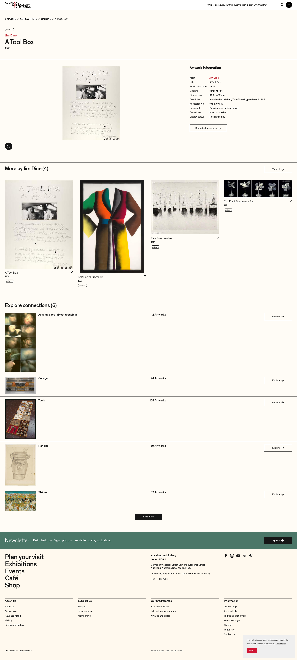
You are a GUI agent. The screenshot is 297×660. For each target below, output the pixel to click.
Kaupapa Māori (13, 616)
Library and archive (14, 625)
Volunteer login (232, 620)
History (8, 620)
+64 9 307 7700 (159, 579)
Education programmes (163, 611)
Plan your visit (24, 556)
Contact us (229, 634)
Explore (276, 316)
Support (82, 606)
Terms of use (26, 650)
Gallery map (230, 606)
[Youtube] (238, 556)
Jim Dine (11, 36)
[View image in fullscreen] (8, 146)
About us (9, 606)
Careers (228, 625)
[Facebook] (226, 556)
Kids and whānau (160, 606)
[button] (39, 233)
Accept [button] (252, 650)
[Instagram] (232, 556)
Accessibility (230, 611)
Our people (11, 611)
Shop (12, 585)
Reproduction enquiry (206, 128)
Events (14, 571)
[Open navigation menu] (289, 5)
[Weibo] (250, 556)
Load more (148, 516)
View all (276, 169)
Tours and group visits (235, 616)
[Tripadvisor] (244, 556)
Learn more (281, 643)
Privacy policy (11, 650)
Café (11, 578)
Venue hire (229, 629)
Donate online (85, 611)
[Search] (282, 5)
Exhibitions (21, 564)
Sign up (276, 540)
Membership (84, 616)
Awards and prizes (160, 616)
